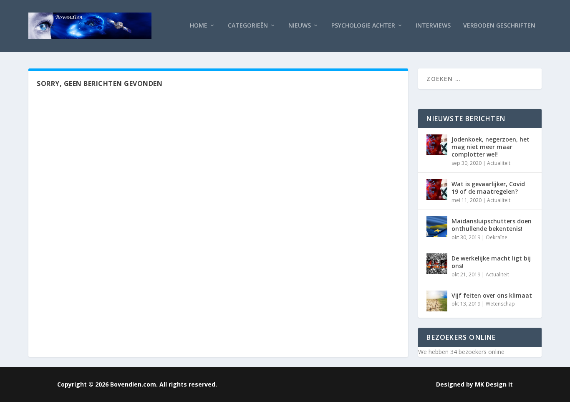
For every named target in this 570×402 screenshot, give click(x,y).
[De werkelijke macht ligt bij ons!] (436, 263)
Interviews (433, 25)
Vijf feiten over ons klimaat (491, 295)
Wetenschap (500, 303)
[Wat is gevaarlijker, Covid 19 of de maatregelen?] (436, 189)
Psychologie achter (363, 25)
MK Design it (494, 384)
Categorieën (248, 25)
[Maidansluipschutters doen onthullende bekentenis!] (436, 226)
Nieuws (299, 25)
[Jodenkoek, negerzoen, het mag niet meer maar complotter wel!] (436, 144)
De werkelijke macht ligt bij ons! (491, 262)
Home (198, 25)
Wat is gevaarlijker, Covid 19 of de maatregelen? (488, 187)
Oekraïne (496, 237)
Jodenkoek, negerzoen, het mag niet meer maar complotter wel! (490, 146)
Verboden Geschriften (499, 25)
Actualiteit (498, 163)
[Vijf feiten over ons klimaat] (436, 301)
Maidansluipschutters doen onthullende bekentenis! (491, 225)
